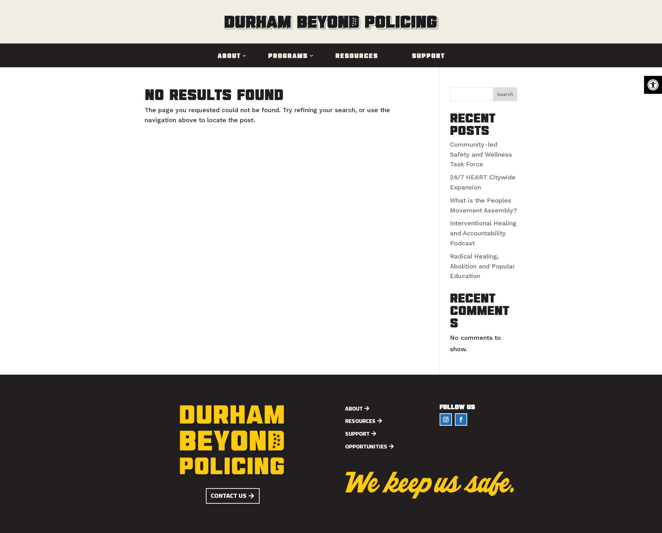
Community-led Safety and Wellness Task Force (481, 154)
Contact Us (229, 495)
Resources (356, 56)
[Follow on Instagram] (446, 419)
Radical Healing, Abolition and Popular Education (482, 266)
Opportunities (366, 446)
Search (505, 94)
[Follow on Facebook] (461, 419)
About (229, 56)
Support (428, 56)
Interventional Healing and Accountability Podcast (483, 233)
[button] (653, 85)
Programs (288, 56)
